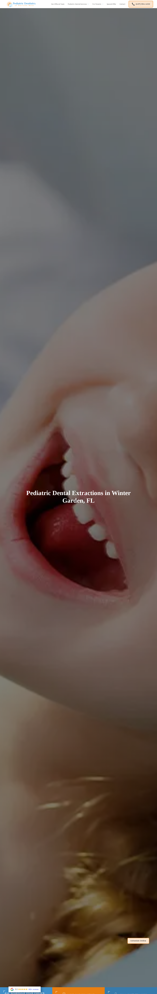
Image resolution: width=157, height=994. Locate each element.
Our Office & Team (57, 4)
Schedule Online (138, 941)
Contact (122, 4)
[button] (78, 4)
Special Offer (111, 4)
